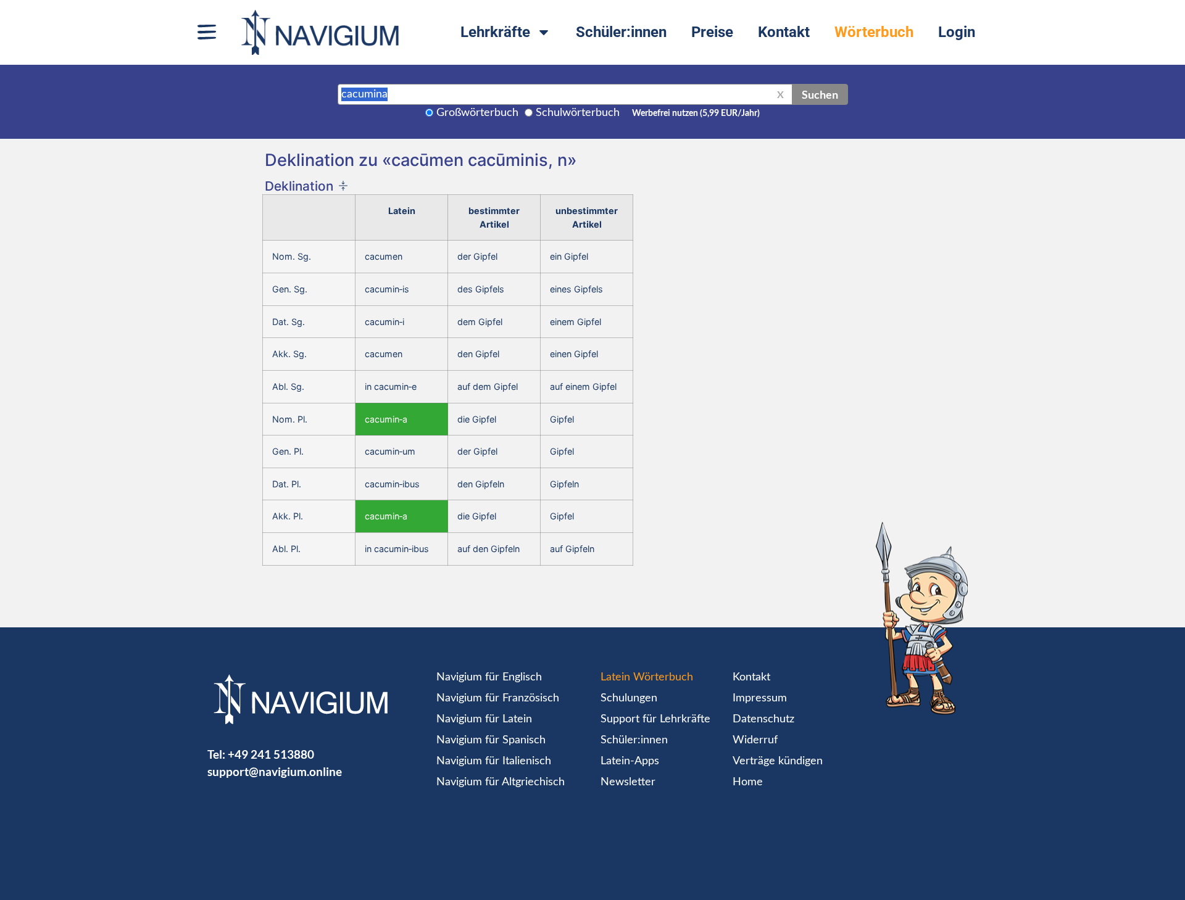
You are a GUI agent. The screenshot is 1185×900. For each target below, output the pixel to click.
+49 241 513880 (271, 754)
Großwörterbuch (477, 112)
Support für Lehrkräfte (655, 719)
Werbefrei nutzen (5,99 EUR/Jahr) (696, 113)
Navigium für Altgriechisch (500, 782)
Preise (712, 32)
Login (956, 32)
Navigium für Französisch (497, 698)
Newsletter (628, 782)
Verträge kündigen (778, 761)
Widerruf (755, 740)
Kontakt (784, 32)
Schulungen (629, 698)
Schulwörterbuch (578, 112)
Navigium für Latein (484, 719)
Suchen (820, 94)
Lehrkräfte (495, 32)
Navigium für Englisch (489, 677)
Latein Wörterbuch (647, 677)
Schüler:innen (621, 32)
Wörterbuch (873, 32)
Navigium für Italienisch (493, 761)
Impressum (760, 698)
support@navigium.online (274, 771)
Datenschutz (763, 719)
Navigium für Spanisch (491, 740)
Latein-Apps (630, 761)
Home (748, 782)
